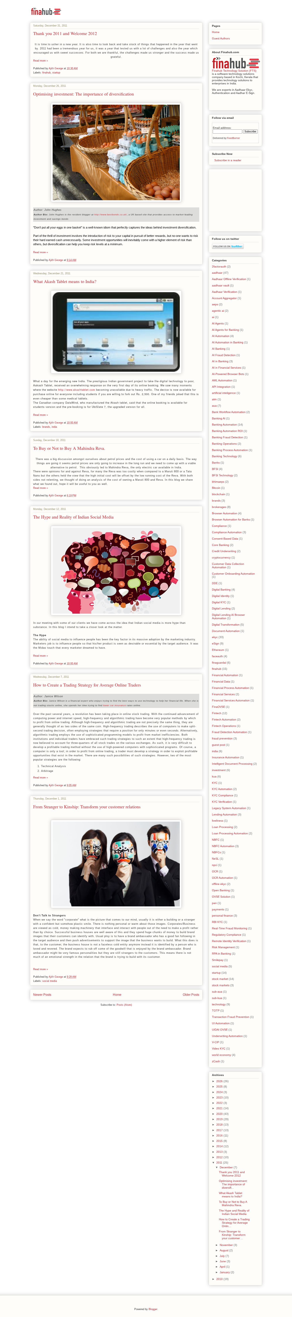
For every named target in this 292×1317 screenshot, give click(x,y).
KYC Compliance (222, 795)
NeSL (215, 858)
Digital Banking (221, 589)
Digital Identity (221, 595)
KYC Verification (222, 801)
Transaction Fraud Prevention (230, 1016)
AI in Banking (220, 361)
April (223, 1266)
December (227, 1167)
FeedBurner (233, 138)
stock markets (220, 985)
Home (117, 994)
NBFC (215, 839)
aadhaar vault (220, 285)
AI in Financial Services (226, 367)
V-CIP (215, 1042)
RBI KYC (217, 922)
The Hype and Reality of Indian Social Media (73, 517)
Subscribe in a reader (226, 160)
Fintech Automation (224, 719)
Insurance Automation (225, 757)
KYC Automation (222, 789)
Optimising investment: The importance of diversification (83, 94)
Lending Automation (224, 814)
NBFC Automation (223, 846)
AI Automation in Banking (227, 342)
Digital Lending (221, 608)
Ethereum (218, 649)
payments (218, 909)
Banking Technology (224, 456)
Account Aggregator (224, 298)
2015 (219, 1140)
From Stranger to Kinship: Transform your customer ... (232, 1235)
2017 (219, 1130)
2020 (219, 1113)
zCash (216, 1061)
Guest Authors (221, 38)
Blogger (153, 1309)
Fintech (216, 713)
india (54, 426)
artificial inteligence (224, 392)
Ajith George (56, 68)
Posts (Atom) (124, 1004)
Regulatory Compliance (226, 934)
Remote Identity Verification (229, 941)
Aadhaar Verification (224, 291)
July (222, 1255)
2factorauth (219, 266)
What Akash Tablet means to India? (64, 281)
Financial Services (223, 694)
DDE (215, 583)
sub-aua (217, 991)
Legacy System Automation (229, 808)
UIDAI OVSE (220, 1029)
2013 (219, 1151)
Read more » (40, 60)
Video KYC (218, 1048)
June (223, 1261)
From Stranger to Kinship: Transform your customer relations (87, 806)
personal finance (222, 915)
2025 (219, 1086)
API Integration (221, 386)
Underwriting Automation (227, 1036)
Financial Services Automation (231, 700)
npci (214, 865)
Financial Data (221, 681)
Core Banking (220, 545)
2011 (219, 1162)
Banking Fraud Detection (227, 437)
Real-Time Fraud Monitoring (229, 928)
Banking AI (218, 418)
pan (214, 903)
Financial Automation (225, 675)
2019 (219, 1119)
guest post (218, 744)
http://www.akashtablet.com (76, 389)
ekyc (215, 637)
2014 (219, 1146)
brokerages (219, 507)
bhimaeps (218, 481)
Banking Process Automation (230, 450)
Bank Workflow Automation (229, 412)
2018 (219, 1124)
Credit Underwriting (224, 551)
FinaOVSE (218, 706)
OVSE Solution (221, 896)
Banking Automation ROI (227, 430)
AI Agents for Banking (225, 329)
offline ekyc (219, 883)
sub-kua (217, 998)
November (227, 1245)
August (224, 1250)
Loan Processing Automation (230, 833)
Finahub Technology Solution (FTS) (234, 70)
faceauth (217, 656)
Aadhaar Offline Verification (229, 279)
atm (214, 399)
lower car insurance (114, 705)
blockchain (218, 494)
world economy (221, 1054)
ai (213, 317)
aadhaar (217, 272)
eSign (215, 643)
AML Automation (222, 380)
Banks (216, 462)
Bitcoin (216, 487)
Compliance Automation (227, 532)
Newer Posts (42, 994)
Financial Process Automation (230, 687)
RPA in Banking (221, 953)
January (225, 1272)
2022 (219, 1102)
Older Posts (191, 994)
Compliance (219, 525)
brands (46, 426)
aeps (215, 304)
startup (56, 72)
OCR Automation (222, 877)
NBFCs (216, 852)
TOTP (215, 1010)
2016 (219, 1135)
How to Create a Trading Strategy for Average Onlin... (234, 1223)
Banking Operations (224, 443)
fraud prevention (222, 738)
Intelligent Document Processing (232, 763)
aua (214, 405)
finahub (46, 72)
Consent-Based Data (225, 538)
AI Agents (218, 323)
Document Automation (226, 631)
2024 (219, 1092)
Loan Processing (222, 827)
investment (219, 770)
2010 (219, 1279)
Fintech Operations (224, 725)
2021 (219, 1108)
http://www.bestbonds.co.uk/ (110, 214)
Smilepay (217, 960)
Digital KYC (219, 602)
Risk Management (223, 947)
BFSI (215, 469)
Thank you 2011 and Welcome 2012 (65, 33)
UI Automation (221, 1023)
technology (219, 1004)
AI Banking (218, 348)
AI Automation (220, 336)
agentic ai (218, 310)
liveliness (217, 820)
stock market (220, 978)
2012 (219, 1157)
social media (49, 980)
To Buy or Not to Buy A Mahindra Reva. (69, 448)
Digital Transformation (226, 624)
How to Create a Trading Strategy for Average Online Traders (87, 685)
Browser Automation (224, 513)
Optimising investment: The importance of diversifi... (233, 1184)
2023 (219, 1097)
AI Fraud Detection (224, 355)
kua (214, 776)
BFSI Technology (222, 475)
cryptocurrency (221, 557)
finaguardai (219, 662)
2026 (219, 1081)
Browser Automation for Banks (231, 519)
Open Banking (221, 890)
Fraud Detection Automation (229, 732)
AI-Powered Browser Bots (228, 374)
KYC (215, 782)
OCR (215, 871)
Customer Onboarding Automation (233, 573)
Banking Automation (224, 424)
